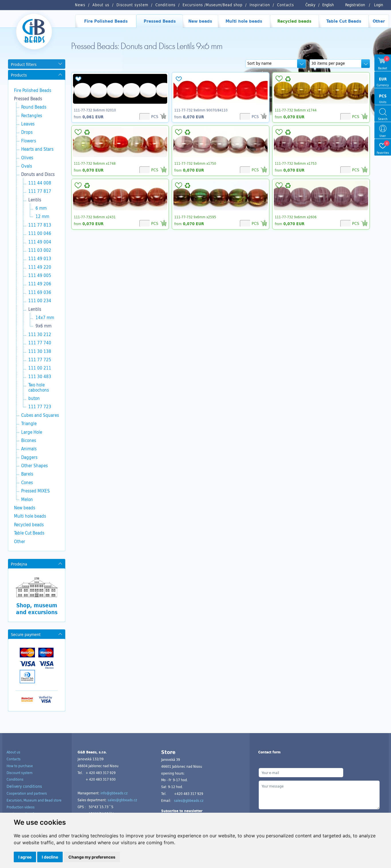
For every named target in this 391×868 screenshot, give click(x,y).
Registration (355, 5)
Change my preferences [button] (91, 857)
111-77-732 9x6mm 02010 (95, 110)
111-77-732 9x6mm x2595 (195, 216)
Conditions (15, 779)
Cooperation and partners (27, 793)
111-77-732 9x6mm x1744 (296, 110)
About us (13, 752)
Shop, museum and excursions (37, 608)
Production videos (21, 807)
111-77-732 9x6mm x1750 (195, 163)
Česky (310, 5)
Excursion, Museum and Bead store (34, 800)
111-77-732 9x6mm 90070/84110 (201, 110)
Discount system (20, 772)
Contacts (14, 758)
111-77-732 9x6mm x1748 (95, 163)
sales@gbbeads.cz (122, 799)
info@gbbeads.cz (114, 793)
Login (378, 5)
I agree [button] (24, 857)
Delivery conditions (24, 786)
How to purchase (20, 765)
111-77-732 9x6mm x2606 (296, 216)
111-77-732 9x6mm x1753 (296, 163)
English (328, 5)
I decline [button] (50, 857)
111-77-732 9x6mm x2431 (95, 216)
